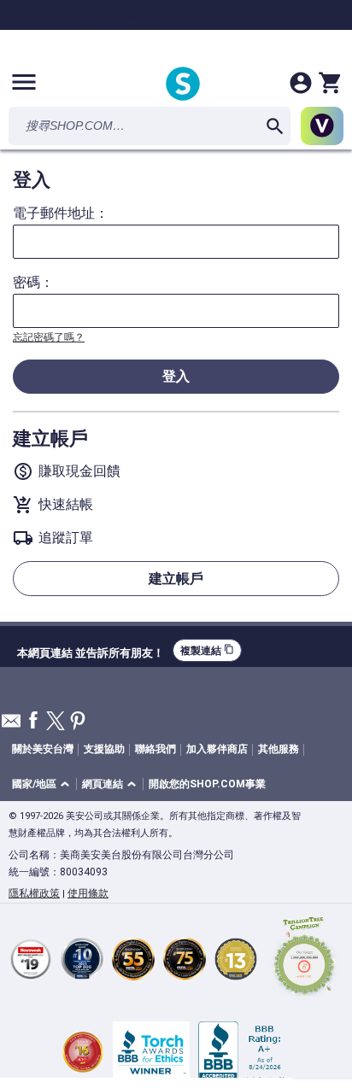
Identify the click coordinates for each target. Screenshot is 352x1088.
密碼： (33, 283)
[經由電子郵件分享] (11, 725)
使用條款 (88, 893)
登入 (176, 376)
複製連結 (207, 650)
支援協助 (104, 749)
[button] (43, 784)
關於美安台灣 (42, 749)
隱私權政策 (34, 893)
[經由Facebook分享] (33, 721)
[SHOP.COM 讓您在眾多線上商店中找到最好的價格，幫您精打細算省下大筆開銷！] (183, 85)
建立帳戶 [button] (176, 578)
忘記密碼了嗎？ (49, 337)
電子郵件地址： (61, 213)
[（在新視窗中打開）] (304, 958)
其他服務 (278, 749)
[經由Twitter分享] (55, 722)
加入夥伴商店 (217, 749)
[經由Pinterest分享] (77, 722)
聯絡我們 (155, 749)
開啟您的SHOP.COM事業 (207, 784)
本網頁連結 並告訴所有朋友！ (90, 650)
